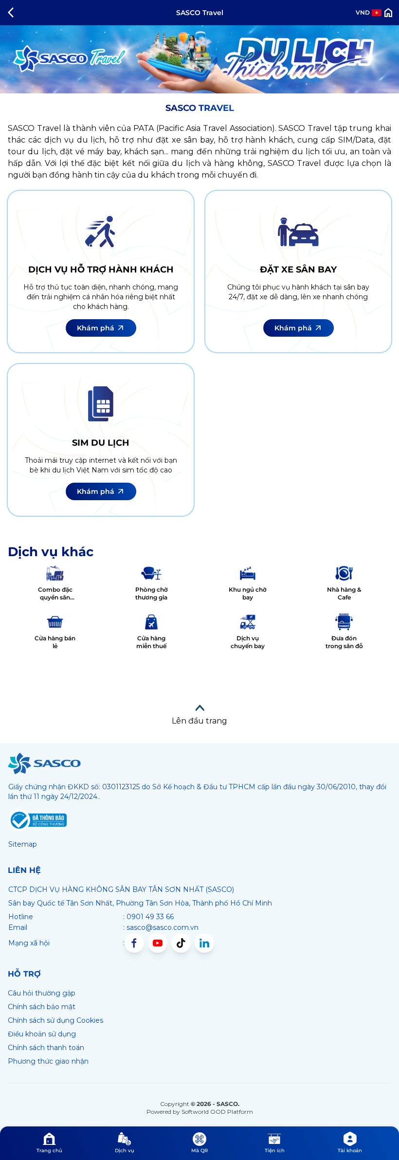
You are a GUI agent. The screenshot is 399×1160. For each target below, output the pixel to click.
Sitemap (22, 844)
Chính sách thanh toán (46, 1047)
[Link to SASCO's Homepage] (44, 763)
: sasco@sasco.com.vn (161, 927)
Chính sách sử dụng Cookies (55, 1020)
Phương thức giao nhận (48, 1061)
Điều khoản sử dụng (42, 1034)
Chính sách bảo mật (41, 1006)
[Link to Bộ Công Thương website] (37, 820)
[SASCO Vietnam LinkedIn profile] (204, 943)
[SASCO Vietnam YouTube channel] (157, 943)
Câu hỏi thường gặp (41, 993)
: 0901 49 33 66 (148, 916)
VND (363, 12)
